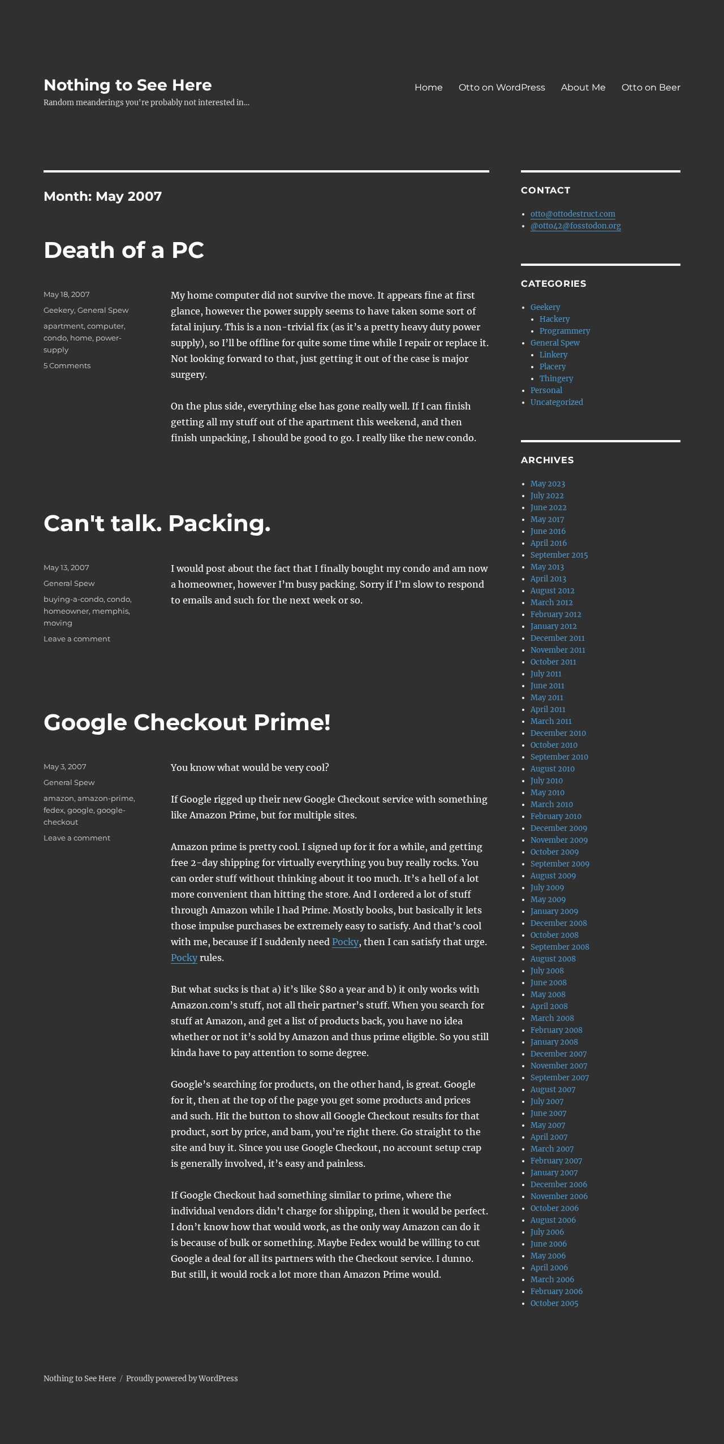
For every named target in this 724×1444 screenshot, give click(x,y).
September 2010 (559, 757)
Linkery (553, 355)
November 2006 (559, 1196)
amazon (59, 798)
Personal (546, 390)
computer (105, 325)
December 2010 (558, 733)
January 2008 (554, 1042)
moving (58, 622)
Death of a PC (124, 250)
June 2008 (549, 983)
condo (55, 337)
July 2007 (547, 1101)
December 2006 (559, 1184)
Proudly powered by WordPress (182, 1378)
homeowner (66, 610)
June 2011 (547, 686)
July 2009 (547, 888)
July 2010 (547, 781)
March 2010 (552, 804)
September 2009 (560, 864)
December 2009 (559, 828)
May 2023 (548, 484)
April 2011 (548, 709)
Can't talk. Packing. (157, 523)
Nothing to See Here (128, 84)
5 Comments (67, 365)
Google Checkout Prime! (187, 722)
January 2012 (554, 626)
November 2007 (559, 1066)
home (81, 337)
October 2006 (555, 1208)
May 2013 (547, 567)
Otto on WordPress (502, 87)
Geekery (59, 309)
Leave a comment (77, 638)
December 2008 (559, 923)
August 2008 (553, 959)
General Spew (102, 309)
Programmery (565, 331)
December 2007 (559, 1054)
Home (429, 87)
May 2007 (548, 1125)
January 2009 (555, 911)
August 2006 (553, 1220)
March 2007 (552, 1149)
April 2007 (549, 1137)
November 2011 (558, 650)
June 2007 (549, 1113)
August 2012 (553, 591)
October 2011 (553, 662)
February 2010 (556, 816)
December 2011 (558, 638)
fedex (54, 809)
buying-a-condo (74, 599)
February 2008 (557, 1030)
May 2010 (547, 793)
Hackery (555, 319)
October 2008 (555, 935)
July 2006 (547, 1232)
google (80, 809)
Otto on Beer (651, 87)
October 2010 (554, 745)
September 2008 (560, 947)
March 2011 (551, 721)
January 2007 (554, 1173)
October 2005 (555, 1303)
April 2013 (548, 579)
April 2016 (549, 543)
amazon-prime (105, 798)
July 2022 (547, 496)
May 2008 (548, 994)
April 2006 (549, 1268)
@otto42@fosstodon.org (576, 226)
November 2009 (559, 840)
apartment (64, 325)
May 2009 (548, 899)
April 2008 (549, 1006)
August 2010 (553, 769)
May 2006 (548, 1256)
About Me (583, 87)
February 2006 (557, 1291)
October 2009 (555, 852)
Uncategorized (557, 402)
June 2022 (549, 507)
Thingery (556, 378)
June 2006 (549, 1244)
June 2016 (548, 531)
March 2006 (553, 1279)
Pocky (345, 941)
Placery (553, 367)
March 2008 (552, 1018)
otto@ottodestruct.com (573, 214)
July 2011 (546, 674)
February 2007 (557, 1161)
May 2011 (547, 697)
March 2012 (552, 602)
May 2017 (547, 519)
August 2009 (553, 876)
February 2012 (556, 614)
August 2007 (553, 1089)
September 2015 (559, 555)
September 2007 (560, 1078)
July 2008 (547, 971)
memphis (110, 610)
